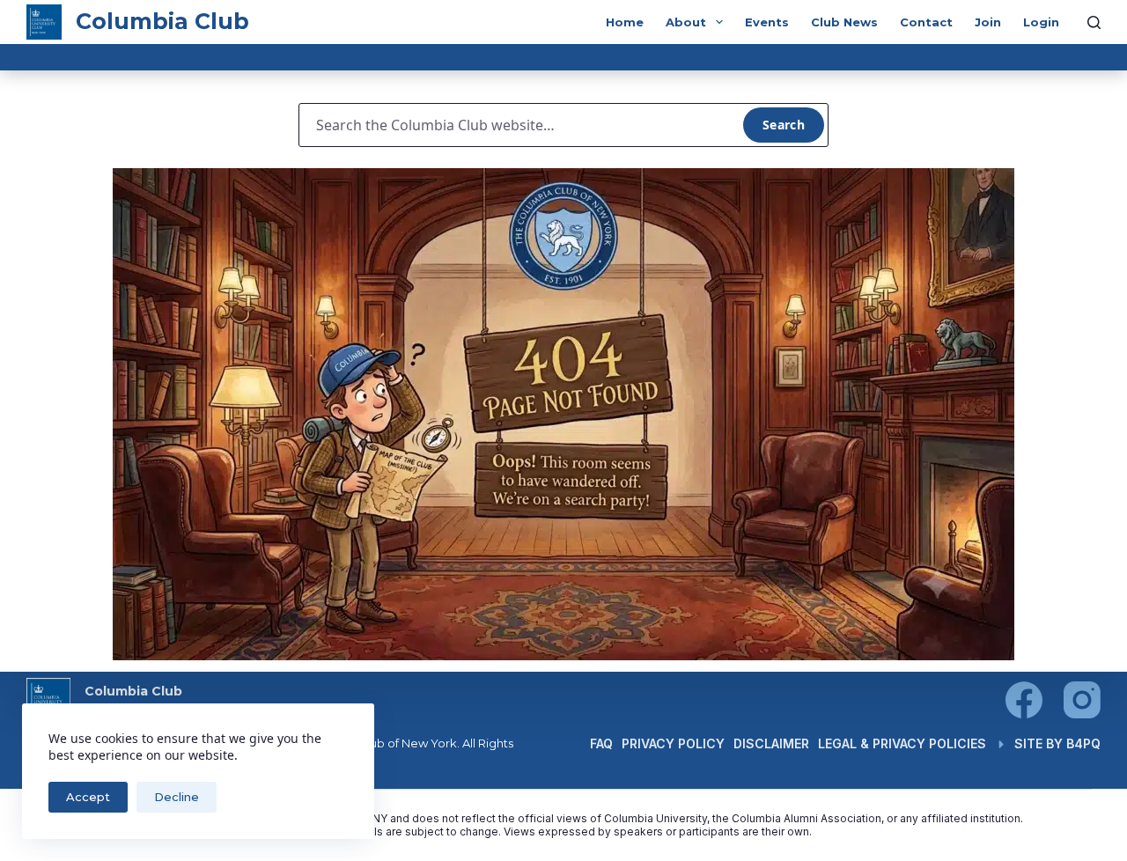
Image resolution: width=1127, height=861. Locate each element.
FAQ (601, 743)
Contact (926, 22)
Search (783, 124)
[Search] (1094, 22)
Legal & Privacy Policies (902, 743)
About (686, 22)
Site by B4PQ (1057, 743)
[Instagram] (1082, 699)
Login (1041, 22)
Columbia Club (162, 21)
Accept (88, 797)
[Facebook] (1023, 699)
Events (767, 22)
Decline (176, 797)
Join (988, 22)
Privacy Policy (673, 743)
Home (625, 22)
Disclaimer (771, 743)
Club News (844, 22)
